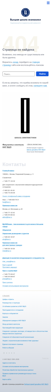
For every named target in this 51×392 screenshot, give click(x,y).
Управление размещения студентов (15, 233)
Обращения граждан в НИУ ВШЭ (14, 320)
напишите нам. (40, 85)
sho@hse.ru (6, 239)
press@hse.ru (7, 279)
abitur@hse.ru (7, 217)
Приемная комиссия (9, 205)
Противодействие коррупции (12, 328)
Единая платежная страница (12, 344)
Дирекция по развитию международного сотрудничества (23, 258)
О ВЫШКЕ (6, 296)
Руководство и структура (11, 303)
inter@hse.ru (6, 251)
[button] (3, 352)
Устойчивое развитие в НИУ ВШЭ (14, 306)
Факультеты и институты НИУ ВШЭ (13, 146)
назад (15, 62)
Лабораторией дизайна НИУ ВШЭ (36, 384)
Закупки (5, 317)
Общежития (6, 230)
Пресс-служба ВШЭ (9, 271)
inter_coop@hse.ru (8, 261)
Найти (42, 73)
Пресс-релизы (7, 282)
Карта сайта (6, 379)
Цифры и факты (8, 299)
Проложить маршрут (9, 267)
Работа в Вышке (8, 348)
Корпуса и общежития (10, 313)
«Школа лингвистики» (34, 144)
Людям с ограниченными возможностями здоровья (20, 340)
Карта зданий (7, 265)
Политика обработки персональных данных (17, 370)
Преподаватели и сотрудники (12, 310)
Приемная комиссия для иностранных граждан (12, 244)
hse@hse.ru (6, 202)
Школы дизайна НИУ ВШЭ (36, 150)
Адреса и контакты (9, 363)
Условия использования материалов (15, 286)
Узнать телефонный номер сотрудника (16, 196)
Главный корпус (8, 170)
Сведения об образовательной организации (18, 337)
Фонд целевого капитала (11, 324)
